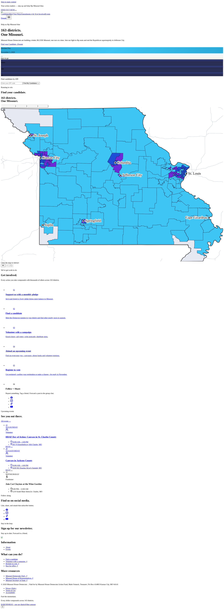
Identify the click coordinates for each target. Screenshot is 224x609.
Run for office (12, 566)
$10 (2, 604)
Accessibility (10, 593)
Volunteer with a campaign (16, 561)
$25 (5, 604)
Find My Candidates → (31, 83)
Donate (3, 18)
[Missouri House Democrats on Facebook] (11, 398)
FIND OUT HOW (9, 10)
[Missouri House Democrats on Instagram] (11, 401)
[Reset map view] (11, 265)
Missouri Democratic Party (16, 576)
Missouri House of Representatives (19, 578)
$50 (8, 604)
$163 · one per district (17, 604)
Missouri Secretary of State (16, 580)
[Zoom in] (3, 265)
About (8, 547)
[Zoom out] (7, 265)
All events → (6, 421)
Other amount (30, 604)
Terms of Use (11, 590)
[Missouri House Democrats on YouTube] (11, 407)
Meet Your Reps (15, 14)
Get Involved (40, 14)
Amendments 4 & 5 (28, 14)
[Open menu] (8, 17)
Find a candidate (12, 559)
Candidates (5, 14)
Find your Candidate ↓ (9, 44)
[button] (161, 232)
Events (47, 14)
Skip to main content (8, 2)
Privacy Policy (11, 588)
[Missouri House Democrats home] (12, 12)
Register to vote (12, 564)
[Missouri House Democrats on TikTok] (11, 404)
